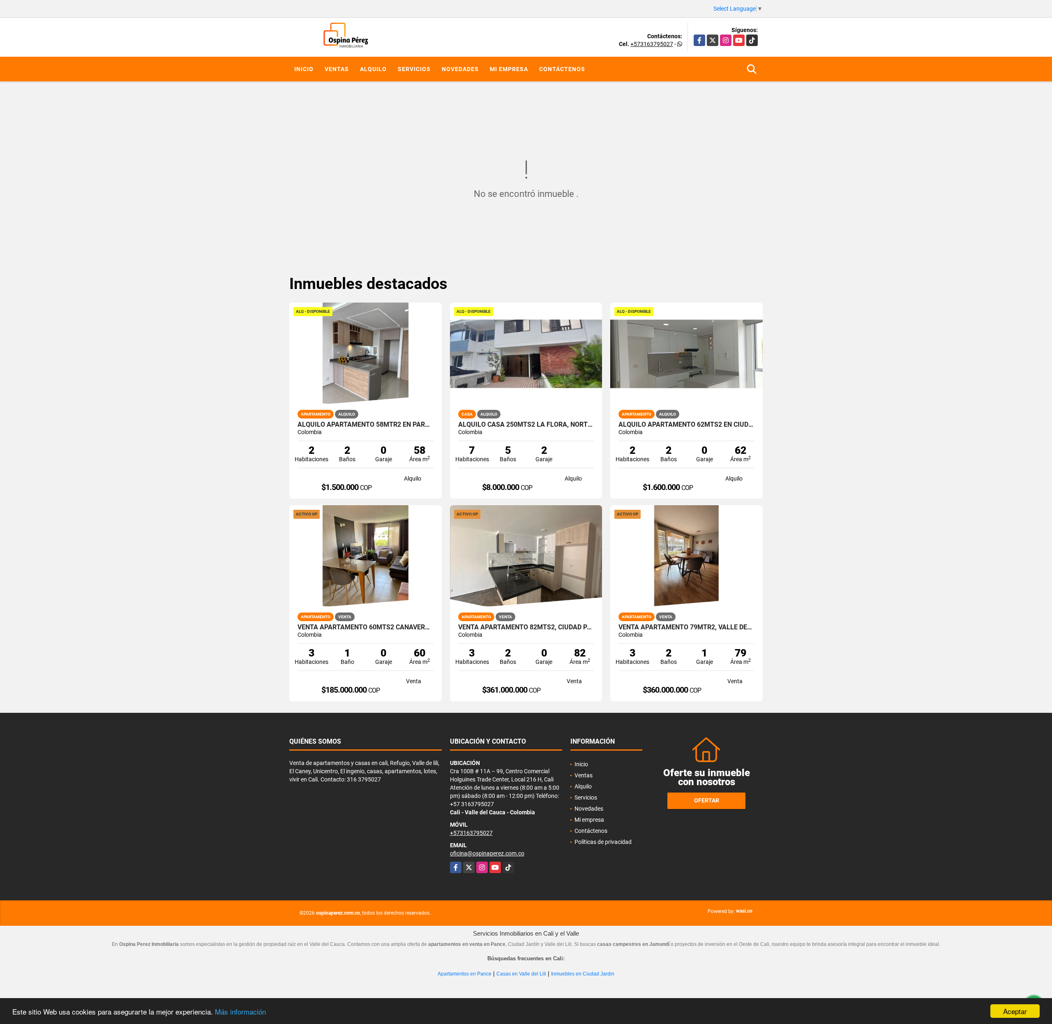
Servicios (414, 69)
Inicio (304, 69)
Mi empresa (509, 69)
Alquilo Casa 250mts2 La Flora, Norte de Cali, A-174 (526, 424)
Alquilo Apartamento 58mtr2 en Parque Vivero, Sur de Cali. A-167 (366, 424)
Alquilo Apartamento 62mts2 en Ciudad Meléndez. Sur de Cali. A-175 (686, 424)
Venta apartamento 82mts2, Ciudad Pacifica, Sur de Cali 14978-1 (526, 627)
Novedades (460, 69)
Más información (240, 1011)
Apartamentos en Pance (464, 974)
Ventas (337, 69)
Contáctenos (562, 69)
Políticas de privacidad (603, 842)
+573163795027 (651, 44)
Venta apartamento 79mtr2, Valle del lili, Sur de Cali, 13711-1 (686, 627)
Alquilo (373, 69)
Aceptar (1015, 1011)
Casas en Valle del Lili (521, 974)
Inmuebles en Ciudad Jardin (582, 974)
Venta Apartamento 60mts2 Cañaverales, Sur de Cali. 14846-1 (366, 627)
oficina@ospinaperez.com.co (487, 853)
